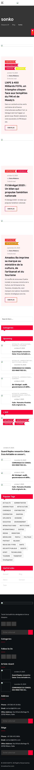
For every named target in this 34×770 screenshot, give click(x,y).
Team (5, 585)
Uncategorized (7, 560)
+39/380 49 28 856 (14, 705)
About (5, 580)
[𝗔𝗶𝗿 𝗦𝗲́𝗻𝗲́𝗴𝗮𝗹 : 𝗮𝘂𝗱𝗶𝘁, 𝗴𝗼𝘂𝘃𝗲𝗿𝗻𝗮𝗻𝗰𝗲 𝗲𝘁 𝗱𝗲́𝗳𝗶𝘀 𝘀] (6, 382)
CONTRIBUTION (19, 510)
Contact (22, 580)
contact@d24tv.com (13, 708)
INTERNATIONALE (17, 395)
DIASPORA (15, 345)
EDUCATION (7, 522)
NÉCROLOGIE (16, 396)
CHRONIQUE (7, 510)
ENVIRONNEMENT (20, 522)
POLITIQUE (27, 537)
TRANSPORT (17, 556)
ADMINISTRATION (25, 360)
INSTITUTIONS (17, 362)
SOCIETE (23, 548)
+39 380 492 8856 (13, 736)
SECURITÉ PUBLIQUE (10, 548)
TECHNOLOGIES (16, 552)
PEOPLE (17, 537)
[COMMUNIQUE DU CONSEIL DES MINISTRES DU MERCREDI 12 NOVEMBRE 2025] (6, 365)
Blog (20, 574)
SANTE (21, 545)
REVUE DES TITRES (9, 545)
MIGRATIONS (16, 533)
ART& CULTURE (25, 344)
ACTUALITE (15, 344)
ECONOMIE (15, 378)
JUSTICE (27, 395)
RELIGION (16, 541)
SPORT (5, 552)
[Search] (32, 3)
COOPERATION (7, 514)
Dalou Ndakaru (14, 76)
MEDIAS (25, 362)
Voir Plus (10, 128)
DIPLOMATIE (7, 518)
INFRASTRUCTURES (9, 526)
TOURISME (22, 345)
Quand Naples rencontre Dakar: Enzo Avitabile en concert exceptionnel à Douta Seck (15, 454)
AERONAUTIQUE (25, 377)
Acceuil (5, 574)
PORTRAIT (6, 541)
